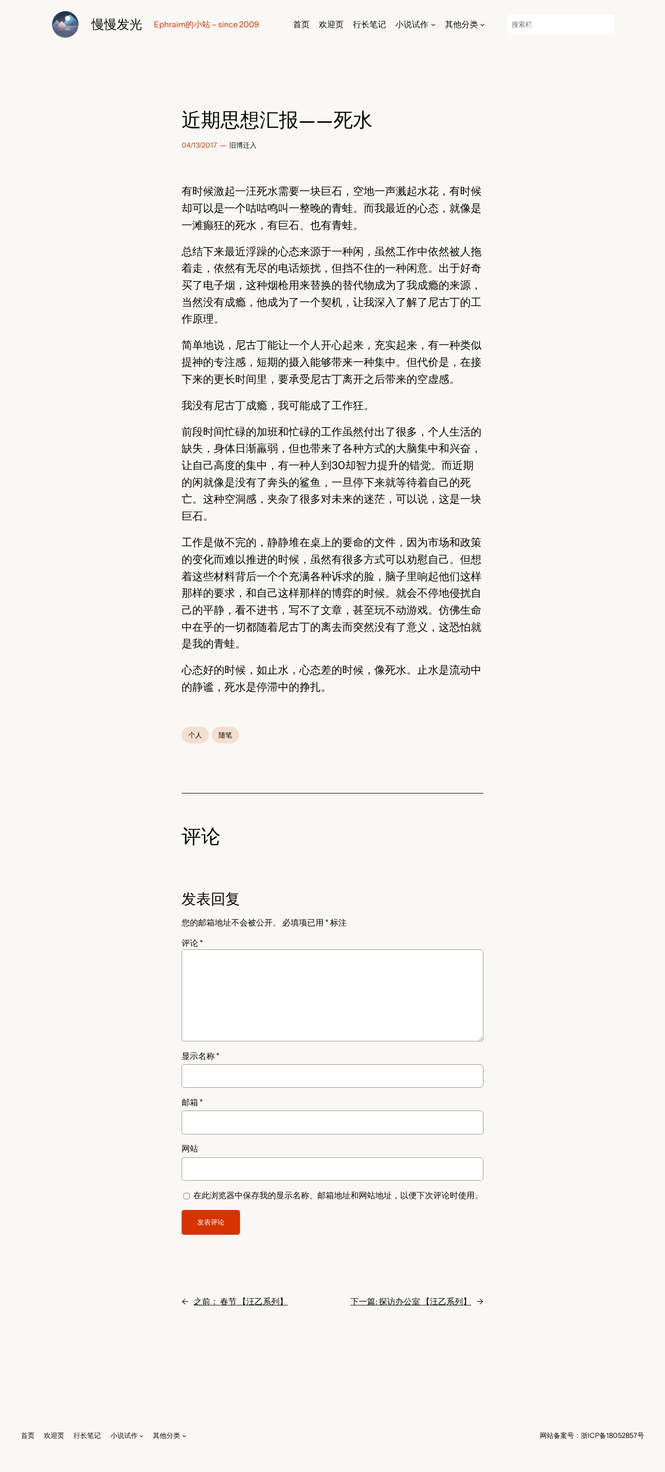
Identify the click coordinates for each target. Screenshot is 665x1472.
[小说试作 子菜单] (433, 24)
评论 (192, 943)
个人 (195, 735)
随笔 (225, 735)
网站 (190, 1148)
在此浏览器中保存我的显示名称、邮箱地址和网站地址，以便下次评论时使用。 (338, 1195)
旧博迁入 (243, 145)
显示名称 (201, 1056)
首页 (301, 24)
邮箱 (192, 1102)
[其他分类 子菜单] (482, 24)
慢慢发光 (117, 24)
